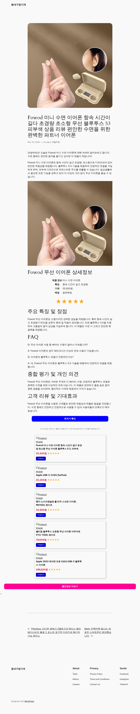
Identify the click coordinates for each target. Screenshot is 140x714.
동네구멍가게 (18, 4)
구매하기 (40, 459)
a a (47, 142)
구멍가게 (56, 142)
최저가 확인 (70, 418)
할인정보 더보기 (70, 586)
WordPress (29, 701)
